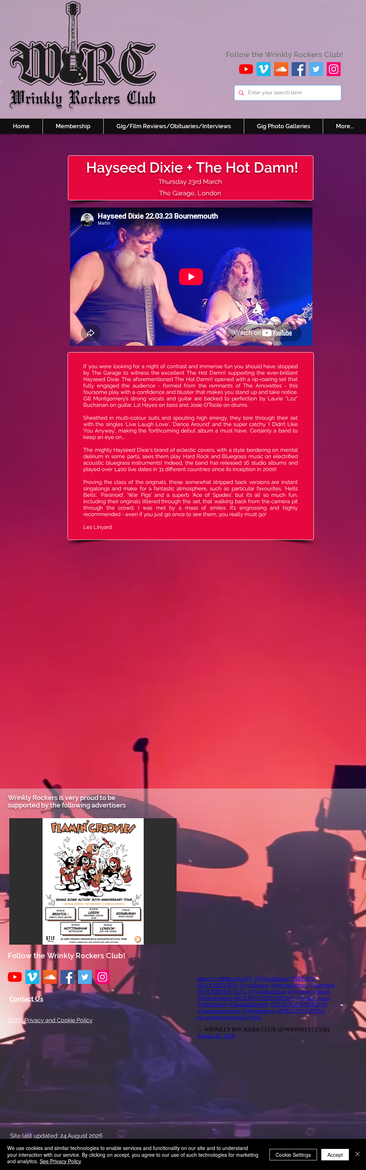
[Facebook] (299, 69)
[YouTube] (246, 69)
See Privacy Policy (60, 1161)
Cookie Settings (293, 1154)
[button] (93, 881)
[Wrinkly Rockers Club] (264, 69)
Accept (335, 1154)
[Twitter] (316, 69)
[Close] (357, 1154)
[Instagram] (334, 69)
